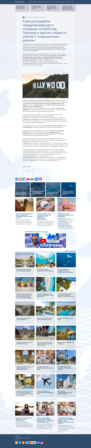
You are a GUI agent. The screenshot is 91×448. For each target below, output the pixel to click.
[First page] (35, 399)
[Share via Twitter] (26, 170)
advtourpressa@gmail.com (26, 437)
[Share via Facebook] (23, 170)
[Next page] (53, 399)
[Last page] (56, 399)
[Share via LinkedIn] (29, 170)
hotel (17, 190)
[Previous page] (38, 399)
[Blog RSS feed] (16, 442)
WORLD (24, 166)
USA (24, 163)
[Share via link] (32, 170)
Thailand (28, 166)
